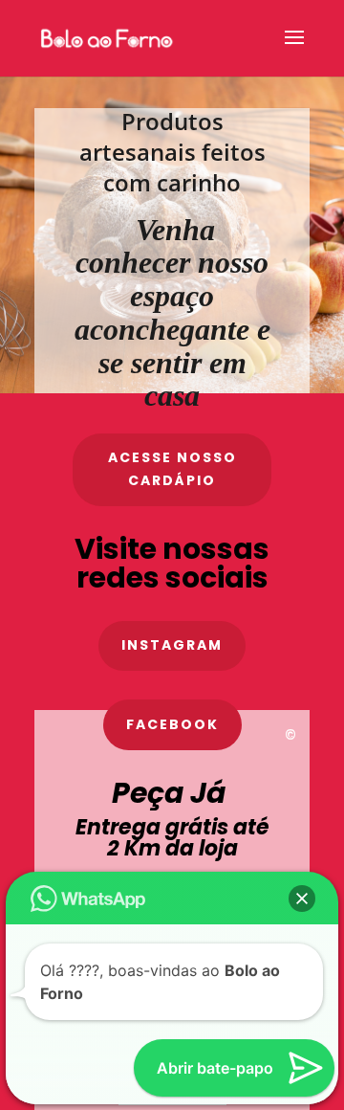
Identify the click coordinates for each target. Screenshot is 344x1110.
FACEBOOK (172, 724)
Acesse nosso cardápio (172, 469)
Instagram (172, 645)
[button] (302, 835)
